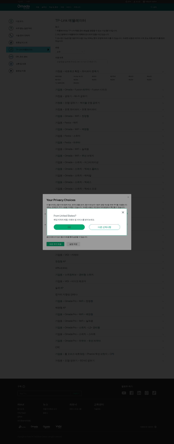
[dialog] (87, 222)
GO (69, 227)
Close (123, 212)
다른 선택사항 (104, 227)
